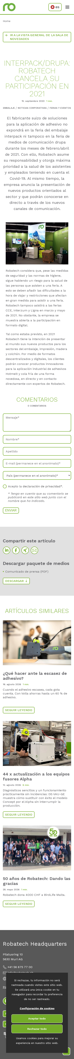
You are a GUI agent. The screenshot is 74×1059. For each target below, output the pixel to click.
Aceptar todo (37, 1018)
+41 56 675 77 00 (20, 967)
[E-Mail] (34, 550)
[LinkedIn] (6, 550)
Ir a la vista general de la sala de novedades (39, 37)
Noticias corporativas (32, 108)
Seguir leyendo (18, 710)
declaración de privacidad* (42, 486)
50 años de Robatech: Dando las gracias (36, 881)
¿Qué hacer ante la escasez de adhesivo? (35, 676)
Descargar (14, 581)
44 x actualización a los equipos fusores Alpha (36, 776)
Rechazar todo (37, 1028)
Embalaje (9, 108)
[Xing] (25, 550)
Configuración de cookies (37, 1008)
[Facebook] (16, 550)
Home (6, 21)
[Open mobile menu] (67, 7)
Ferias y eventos (60, 108)
